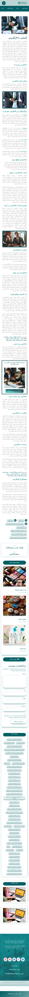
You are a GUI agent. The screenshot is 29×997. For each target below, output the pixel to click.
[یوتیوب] (5, 959)
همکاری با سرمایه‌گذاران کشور (14, 866)
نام (25, 691)
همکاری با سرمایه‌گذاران (14, 863)
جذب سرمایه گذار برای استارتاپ (14, 769)
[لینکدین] (14, 959)
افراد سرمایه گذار (20, 742)
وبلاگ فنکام (10, 520)
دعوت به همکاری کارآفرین (14, 815)
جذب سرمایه (7, 763)
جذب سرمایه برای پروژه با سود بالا (14, 766)
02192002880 (13, 970)
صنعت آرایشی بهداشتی (14, 839)
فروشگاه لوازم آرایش (17, 846)
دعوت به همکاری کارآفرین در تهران (19, 533)
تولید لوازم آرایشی (14, 756)
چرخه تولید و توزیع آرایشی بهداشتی (14, 873)
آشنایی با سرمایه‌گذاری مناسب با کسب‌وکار (16, 340)
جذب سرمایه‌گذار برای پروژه (14, 783)
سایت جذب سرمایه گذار (19, 825)
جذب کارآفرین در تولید (21, 527)
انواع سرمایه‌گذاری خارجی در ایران (14, 746)
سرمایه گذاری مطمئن (14, 832)
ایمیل (24, 698)
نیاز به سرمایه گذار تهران (14, 853)
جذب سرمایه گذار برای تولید (14, 776)
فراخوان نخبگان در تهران (15, 337)
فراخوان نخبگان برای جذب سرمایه (14, 842)
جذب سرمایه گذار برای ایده (14, 773)
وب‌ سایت (23, 706)
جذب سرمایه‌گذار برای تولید (14, 780)
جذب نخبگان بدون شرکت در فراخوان (14, 790)
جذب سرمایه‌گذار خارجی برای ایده (14, 786)
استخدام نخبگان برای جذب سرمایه (14, 739)
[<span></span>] (14, 915)
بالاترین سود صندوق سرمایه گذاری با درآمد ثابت (14, 749)
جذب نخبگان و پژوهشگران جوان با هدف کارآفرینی (14, 798)
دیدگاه (24, 674)
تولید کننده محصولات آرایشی (18, 763)
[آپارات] (10, 959)
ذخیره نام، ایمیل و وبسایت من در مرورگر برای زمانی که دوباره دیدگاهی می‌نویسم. (15, 716)
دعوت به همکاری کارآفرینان (14, 819)
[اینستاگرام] (18, 959)
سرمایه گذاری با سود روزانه (14, 829)
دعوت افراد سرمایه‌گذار (14, 805)
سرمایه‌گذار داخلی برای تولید (12, 338)
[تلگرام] (23, 959)
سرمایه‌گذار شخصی (15, 474)
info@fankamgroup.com (12, 974)
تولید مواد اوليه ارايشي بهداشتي (14, 759)
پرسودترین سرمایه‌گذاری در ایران (14, 870)
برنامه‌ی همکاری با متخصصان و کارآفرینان (15, 523)
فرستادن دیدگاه (18, 722)
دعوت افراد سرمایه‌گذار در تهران (14, 808)
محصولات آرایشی (9, 849)
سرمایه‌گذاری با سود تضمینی (14, 836)
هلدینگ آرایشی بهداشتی (14, 856)
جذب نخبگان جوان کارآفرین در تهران (18, 530)
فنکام (8, 846)
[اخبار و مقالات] (14, 894)
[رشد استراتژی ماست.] (15, 3)
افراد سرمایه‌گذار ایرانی (15, 472)
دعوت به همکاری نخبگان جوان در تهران (18, 537)
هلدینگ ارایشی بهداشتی (14, 859)
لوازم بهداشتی (19, 849)
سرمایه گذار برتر (8, 825)
